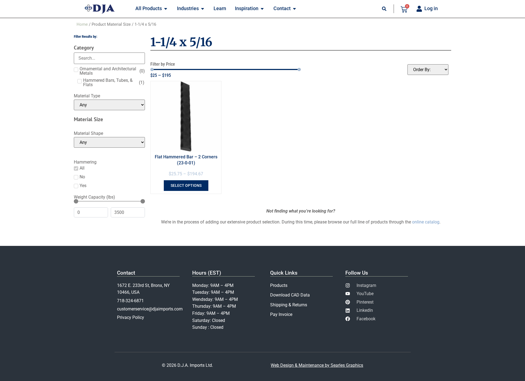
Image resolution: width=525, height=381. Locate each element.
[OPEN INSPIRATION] (262, 8)
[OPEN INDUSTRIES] (202, 8)
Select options (186, 185)
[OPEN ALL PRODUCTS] (165, 8)
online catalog (425, 222)
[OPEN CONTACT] (294, 8)
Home (82, 24)
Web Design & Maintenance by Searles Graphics (317, 365)
